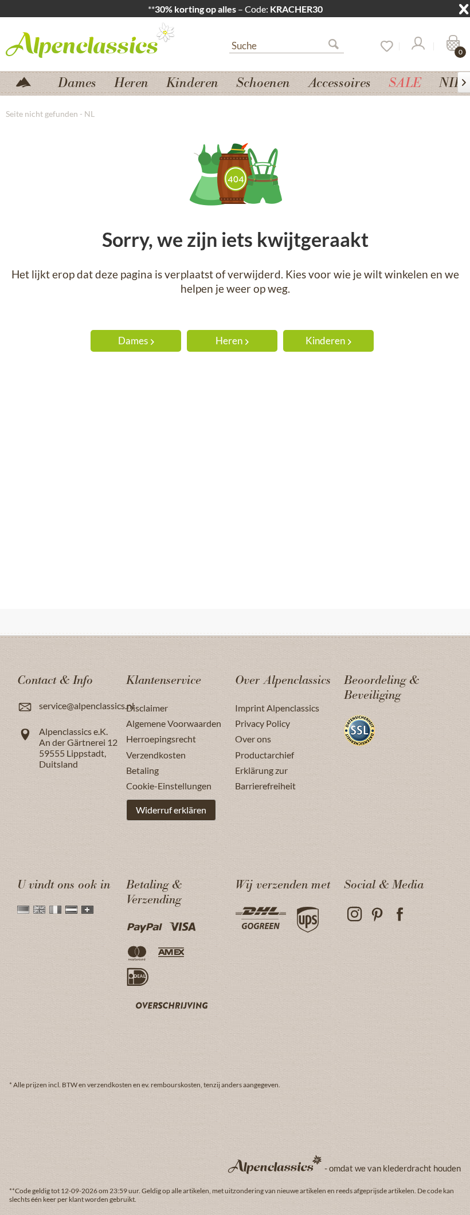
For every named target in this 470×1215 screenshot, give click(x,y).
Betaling (142, 770)
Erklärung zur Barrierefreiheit (265, 778)
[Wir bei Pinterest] (377, 915)
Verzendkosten (156, 754)
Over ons (253, 738)
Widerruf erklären (171, 809)
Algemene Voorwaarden (173, 723)
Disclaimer (147, 707)
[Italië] (55, 910)
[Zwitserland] (87, 910)
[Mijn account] (417, 46)
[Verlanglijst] (382, 46)
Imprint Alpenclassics (277, 707)
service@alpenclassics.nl (86, 705)
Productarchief (264, 754)
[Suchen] (338, 46)
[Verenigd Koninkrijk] (39, 910)
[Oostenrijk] (71, 910)
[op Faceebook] (400, 915)
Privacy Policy (262, 723)
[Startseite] (28, 81)
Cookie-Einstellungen (168, 785)
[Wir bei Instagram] (354, 915)
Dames (133, 341)
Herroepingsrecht (161, 738)
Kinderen (325, 341)
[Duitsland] (23, 910)
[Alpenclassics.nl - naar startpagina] (94, 39)
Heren (229, 341)
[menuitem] (286, 44)
